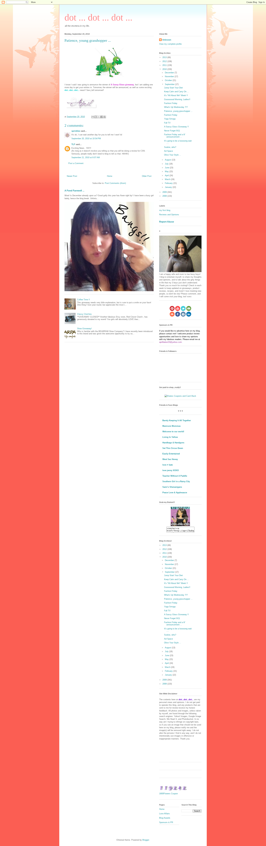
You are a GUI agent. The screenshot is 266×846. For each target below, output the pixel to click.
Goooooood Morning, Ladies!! (177, 99)
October (169, 80)
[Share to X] (98, 116)
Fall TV (167, 123)
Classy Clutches (84, 314)
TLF (73, 144)
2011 (164, 65)
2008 (164, 196)
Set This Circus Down (172, 448)
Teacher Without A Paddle (174, 476)
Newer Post (72, 176)
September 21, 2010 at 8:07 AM (85, 157)
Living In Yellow (170, 437)
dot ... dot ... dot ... (98, 17)
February (169, 183)
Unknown (166, 40)
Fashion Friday (170, 103)
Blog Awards (164, 818)
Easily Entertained (171, 454)
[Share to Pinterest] (104, 116)
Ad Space (168, 151)
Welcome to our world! (173, 431)
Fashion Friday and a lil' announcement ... (174, 135)
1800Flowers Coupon (168, 793)
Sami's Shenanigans (172, 487)
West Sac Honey (170, 459)
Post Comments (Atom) (115, 183)
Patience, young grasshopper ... (178, 111)
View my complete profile (170, 44)
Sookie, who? (170, 147)
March (168, 179)
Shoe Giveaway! (84, 328)
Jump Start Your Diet (173, 88)
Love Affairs (164, 813)
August (168, 160)
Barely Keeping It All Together (176, 420)
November (170, 76)
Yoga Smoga (169, 119)
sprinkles (75, 131)
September (170, 84)
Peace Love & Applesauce (174, 492)
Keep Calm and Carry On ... (176, 91)
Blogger (145, 840)
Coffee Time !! (83, 299)
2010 (164, 69)
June (167, 167)
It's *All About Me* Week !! (176, 95)
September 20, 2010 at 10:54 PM (86, 138)
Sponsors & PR (166, 822)
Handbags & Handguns (173, 442)
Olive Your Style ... (172, 155)
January (169, 187)
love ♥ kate (167, 465)
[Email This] (92, 116)
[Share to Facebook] (101, 116)
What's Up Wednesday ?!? (176, 107)
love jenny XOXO (170, 470)
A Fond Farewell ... (74, 190)
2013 (164, 57)
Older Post (146, 176)
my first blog (164, 210)
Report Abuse (166, 221)
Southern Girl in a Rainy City (176, 481)
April (167, 175)
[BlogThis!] (95, 116)
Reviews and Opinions (169, 214)
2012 (164, 61)
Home (109, 176)
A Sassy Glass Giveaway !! (176, 126)
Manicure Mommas (171, 426)
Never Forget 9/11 (172, 131)
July (167, 164)
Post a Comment (75, 163)
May (167, 171)
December (170, 72)
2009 (164, 192)
